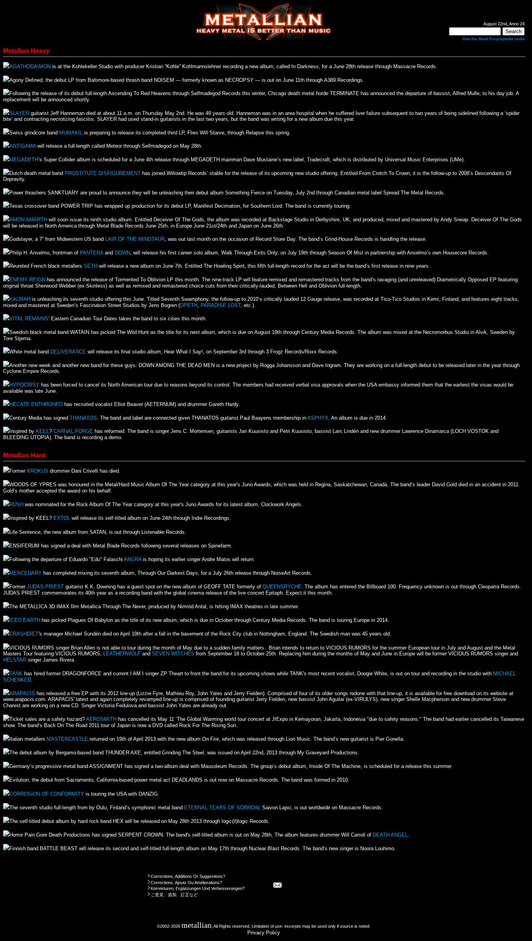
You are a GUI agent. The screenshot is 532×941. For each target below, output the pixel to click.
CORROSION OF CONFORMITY (46, 794)
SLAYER (19, 113)
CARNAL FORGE (73, 431)
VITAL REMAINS (28, 318)
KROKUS (37, 471)
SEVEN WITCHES (173, 654)
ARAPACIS (22, 693)
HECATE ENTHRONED (36, 404)
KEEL (42, 431)
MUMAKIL (71, 133)
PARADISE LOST (221, 305)
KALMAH (19, 299)
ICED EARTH (24, 620)
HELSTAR (14, 660)
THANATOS (83, 418)
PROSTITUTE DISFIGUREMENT (103, 173)
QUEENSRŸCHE (281, 587)
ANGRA (132, 559)
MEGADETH (23, 159)
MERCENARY (25, 573)
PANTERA (91, 253)
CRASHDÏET (24, 634)
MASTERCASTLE (67, 739)
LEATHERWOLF (122, 654)
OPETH (188, 305)
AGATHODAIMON (30, 66)
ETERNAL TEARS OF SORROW (221, 807)
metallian (196, 925)
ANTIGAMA (22, 146)
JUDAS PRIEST (45, 587)
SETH (90, 266)
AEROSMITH (101, 719)
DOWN (122, 253)
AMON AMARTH (28, 219)
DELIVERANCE (68, 352)
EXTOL (61, 518)
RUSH (16, 504)
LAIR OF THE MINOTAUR (135, 239)
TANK (16, 673)
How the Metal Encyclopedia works (493, 39)
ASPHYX (317, 418)
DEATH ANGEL (390, 835)
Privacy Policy (263, 933)
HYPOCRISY (24, 385)
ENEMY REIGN (27, 279)
